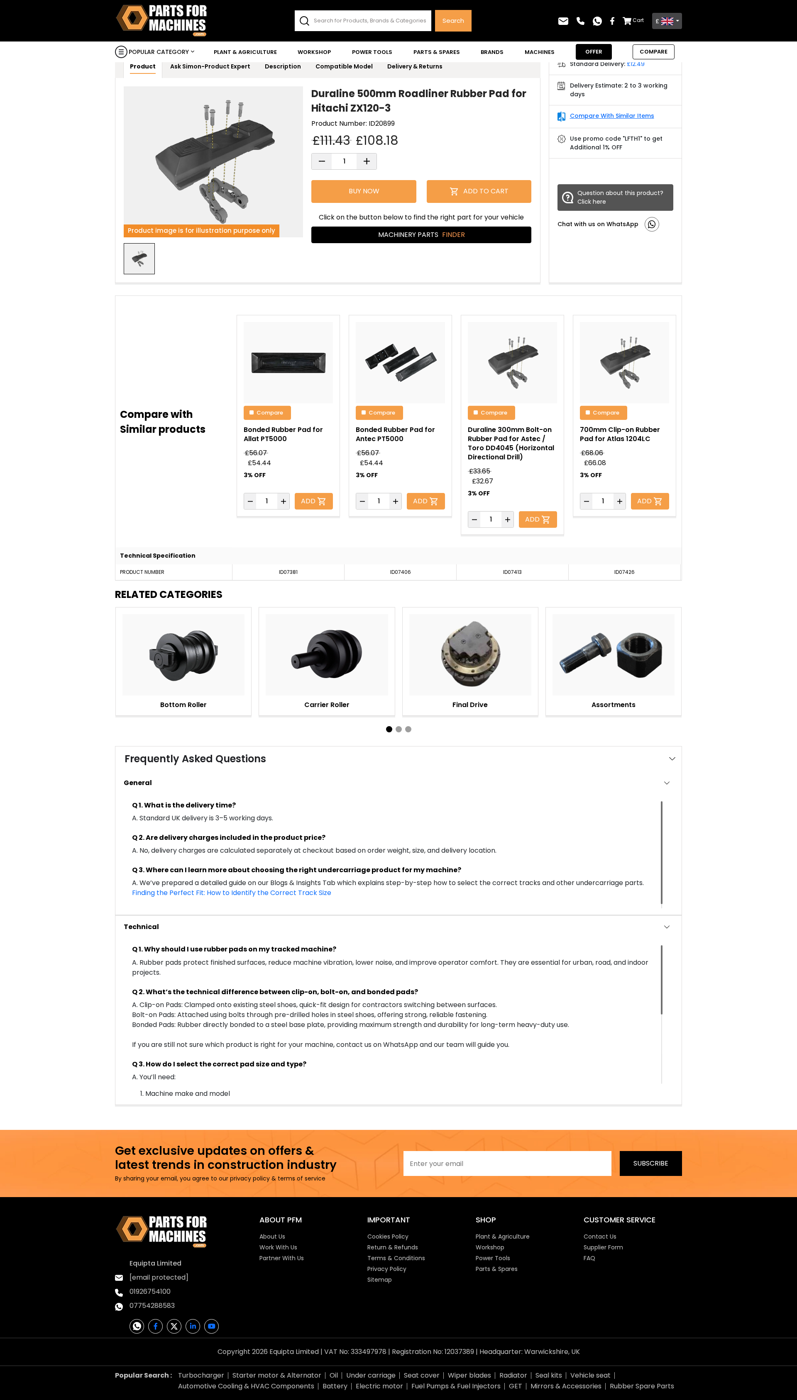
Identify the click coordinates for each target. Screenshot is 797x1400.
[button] (389, 729)
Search (453, 20)
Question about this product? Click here (620, 197)
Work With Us (278, 1247)
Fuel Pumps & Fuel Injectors (456, 1386)
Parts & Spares (436, 52)
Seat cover (422, 1375)
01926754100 (150, 1291)
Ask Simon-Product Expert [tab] (210, 66)
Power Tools (372, 52)
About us (272, 1236)
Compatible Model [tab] (344, 66)
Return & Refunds (392, 1247)
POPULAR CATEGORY (159, 52)
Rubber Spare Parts (642, 1386)
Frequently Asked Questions (195, 759)
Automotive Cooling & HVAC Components (246, 1386)
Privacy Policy (386, 1269)
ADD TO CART (486, 191)
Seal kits (548, 1375)
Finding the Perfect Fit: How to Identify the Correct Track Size (231, 893)
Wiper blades (469, 1375)
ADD (309, 501)
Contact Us (600, 1236)
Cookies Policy (387, 1236)
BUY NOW (364, 191)
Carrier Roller (327, 705)
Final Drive (470, 705)
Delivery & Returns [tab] (415, 66)
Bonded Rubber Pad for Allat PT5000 (283, 434)
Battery (335, 1386)
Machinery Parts (421, 234)
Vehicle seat (590, 1375)
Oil (334, 1375)
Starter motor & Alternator (276, 1375)
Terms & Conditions (396, 1258)
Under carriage (371, 1375)
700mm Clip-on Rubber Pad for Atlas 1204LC (620, 434)
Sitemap (379, 1280)
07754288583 (152, 1305)
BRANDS (492, 52)
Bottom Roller (183, 705)
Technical (141, 927)
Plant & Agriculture (245, 52)
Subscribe (650, 1163)
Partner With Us (281, 1258)
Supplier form (603, 1247)
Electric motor (379, 1386)
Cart (638, 20)
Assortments (614, 705)
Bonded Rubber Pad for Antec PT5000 (395, 434)
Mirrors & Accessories (566, 1386)
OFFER (593, 52)
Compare (270, 412)
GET (515, 1386)
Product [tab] (143, 66)
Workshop (314, 52)
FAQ (589, 1258)
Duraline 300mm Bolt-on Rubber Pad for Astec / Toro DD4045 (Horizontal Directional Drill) (511, 443)
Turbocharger (201, 1375)
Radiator (513, 1375)
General (138, 783)
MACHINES (540, 52)
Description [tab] (283, 66)
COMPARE (653, 52)
